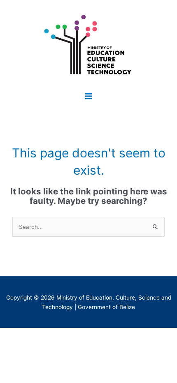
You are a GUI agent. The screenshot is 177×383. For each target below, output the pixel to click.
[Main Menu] (88, 96)
